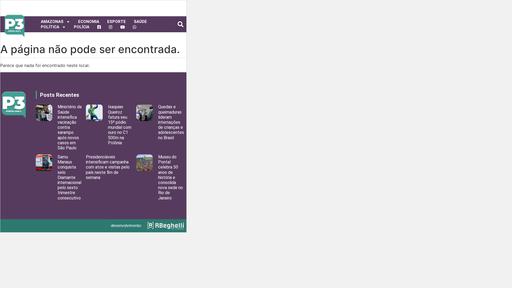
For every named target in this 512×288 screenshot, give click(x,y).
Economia (88, 21)
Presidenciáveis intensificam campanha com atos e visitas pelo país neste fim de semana (108, 167)
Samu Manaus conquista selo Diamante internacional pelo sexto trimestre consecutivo (69, 177)
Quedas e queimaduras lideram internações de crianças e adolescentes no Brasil (171, 122)
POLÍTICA (50, 27)
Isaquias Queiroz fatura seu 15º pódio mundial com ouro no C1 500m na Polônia (119, 124)
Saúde (140, 21)
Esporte (116, 21)
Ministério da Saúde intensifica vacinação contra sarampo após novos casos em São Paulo (70, 127)
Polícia (81, 27)
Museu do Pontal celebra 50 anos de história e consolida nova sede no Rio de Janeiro (170, 177)
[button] (180, 24)
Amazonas (52, 21)
